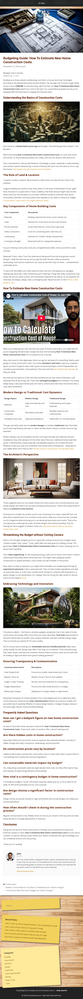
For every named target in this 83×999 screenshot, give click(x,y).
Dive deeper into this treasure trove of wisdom (32, 169)
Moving (8, 976)
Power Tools (10, 980)
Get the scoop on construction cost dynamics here (53, 449)
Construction (11, 884)
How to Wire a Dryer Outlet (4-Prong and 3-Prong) (24, 927)
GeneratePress (55, 995)
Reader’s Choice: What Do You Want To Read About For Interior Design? (35, 887)
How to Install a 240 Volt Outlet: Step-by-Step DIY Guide (26, 934)
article (23, 578)
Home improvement (12, 973)
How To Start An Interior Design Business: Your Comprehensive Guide (31, 924)
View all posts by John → (26, 871)
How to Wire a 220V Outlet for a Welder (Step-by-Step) (25, 931)
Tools (8, 983)
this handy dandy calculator (64, 369)
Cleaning (7, 957)
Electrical (8, 963)
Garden (7, 967)
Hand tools (9, 970)
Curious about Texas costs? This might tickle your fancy (25, 200)
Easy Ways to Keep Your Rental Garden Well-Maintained (25, 937)
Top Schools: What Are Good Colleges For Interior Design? (29, 890)
